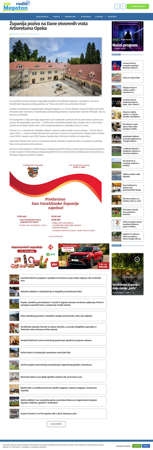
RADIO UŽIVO (137, 6)
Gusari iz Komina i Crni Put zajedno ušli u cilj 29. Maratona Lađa (48, 413)
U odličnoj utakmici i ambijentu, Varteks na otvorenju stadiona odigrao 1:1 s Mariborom (132, 152)
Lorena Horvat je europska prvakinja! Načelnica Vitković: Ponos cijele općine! (131, 66)
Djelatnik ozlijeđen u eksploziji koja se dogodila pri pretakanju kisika (51, 291)
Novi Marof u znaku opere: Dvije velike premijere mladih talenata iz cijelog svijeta (130, 129)
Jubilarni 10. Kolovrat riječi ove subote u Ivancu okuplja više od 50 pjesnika (131, 237)
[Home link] (16, 6)
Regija (115, 280)
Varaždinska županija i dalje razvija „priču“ (126, 286)
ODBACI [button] (146, 446)
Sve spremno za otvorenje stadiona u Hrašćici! (131, 163)
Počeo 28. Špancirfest (131, 78)
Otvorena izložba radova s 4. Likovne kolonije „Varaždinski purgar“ (131, 115)
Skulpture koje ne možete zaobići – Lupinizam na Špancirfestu (130, 91)
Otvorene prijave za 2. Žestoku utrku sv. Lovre (132, 200)
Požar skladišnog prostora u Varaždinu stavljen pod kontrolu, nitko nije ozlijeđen (56, 316)
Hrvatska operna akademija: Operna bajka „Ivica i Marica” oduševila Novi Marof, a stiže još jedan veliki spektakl (132, 106)
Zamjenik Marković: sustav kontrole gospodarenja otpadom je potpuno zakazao (56, 340)
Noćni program (124, 45)
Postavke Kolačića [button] (123, 446)
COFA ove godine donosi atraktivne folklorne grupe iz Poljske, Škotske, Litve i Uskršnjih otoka (132, 226)
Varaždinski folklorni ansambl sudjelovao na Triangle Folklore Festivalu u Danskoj (132, 140)
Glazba (116, 40)
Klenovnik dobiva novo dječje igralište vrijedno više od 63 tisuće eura (51, 377)
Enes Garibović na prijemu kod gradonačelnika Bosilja (132, 187)
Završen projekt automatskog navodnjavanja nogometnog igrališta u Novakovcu (56, 364)
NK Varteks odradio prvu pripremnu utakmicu (130, 212)
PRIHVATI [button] (137, 446)
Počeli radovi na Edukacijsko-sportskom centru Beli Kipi (45, 352)
